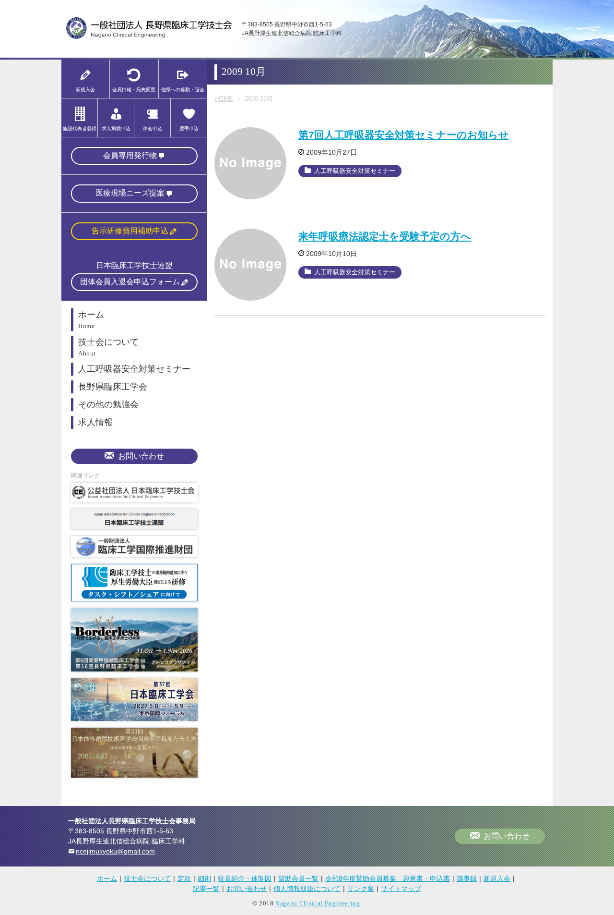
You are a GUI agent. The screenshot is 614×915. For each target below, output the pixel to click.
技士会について (147, 878)
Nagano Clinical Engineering (317, 903)
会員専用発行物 (130, 155)
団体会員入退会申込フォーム (130, 282)
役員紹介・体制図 (245, 878)
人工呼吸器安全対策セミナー (354, 170)
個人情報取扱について (307, 888)
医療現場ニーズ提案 (130, 193)
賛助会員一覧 (298, 878)
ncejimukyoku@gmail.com (115, 851)
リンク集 (360, 888)
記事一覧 (206, 888)
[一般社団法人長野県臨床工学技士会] (149, 37)
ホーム (107, 878)
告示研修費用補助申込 (130, 231)
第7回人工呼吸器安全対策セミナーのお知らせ (403, 134)
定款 (184, 878)
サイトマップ (401, 888)
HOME (223, 98)
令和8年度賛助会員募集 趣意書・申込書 (387, 878)
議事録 (467, 878)
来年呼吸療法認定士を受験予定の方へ (384, 236)
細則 (204, 878)
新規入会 (497, 878)
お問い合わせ (141, 456)
